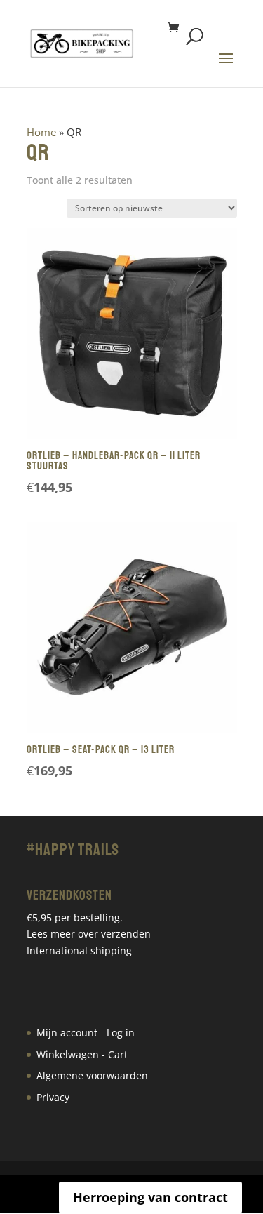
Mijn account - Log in (85, 1032)
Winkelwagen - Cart (82, 1054)
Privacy (52, 1097)
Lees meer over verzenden (89, 933)
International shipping (79, 950)
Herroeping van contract (150, 1197)
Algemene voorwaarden (92, 1075)
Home (41, 132)
